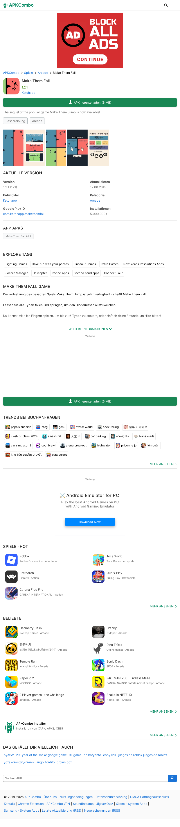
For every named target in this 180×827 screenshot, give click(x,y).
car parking (98, 436)
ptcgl (44, 427)
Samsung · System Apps (21, 810)
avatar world (84, 427)
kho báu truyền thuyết (26, 454)
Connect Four (113, 273)
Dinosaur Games (85, 264)
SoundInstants (83, 803)
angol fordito (45, 762)
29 (18, 755)
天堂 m (75, 436)
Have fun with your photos (50, 264)
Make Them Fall (36, 81)
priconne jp (129, 445)
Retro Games (110, 264)
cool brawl (48, 445)
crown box (64, 762)
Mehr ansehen (162, 464)
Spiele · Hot (15, 546)
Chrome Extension (31, 803)
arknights (122, 436)
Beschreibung (15, 121)
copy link (109, 755)
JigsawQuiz (104, 803)
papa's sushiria (21, 427)
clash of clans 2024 (24, 436)
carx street (59, 454)
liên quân (153, 445)
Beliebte (12, 618)
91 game (75, 755)
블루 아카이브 (138, 427)
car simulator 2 (21, 445)
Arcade (37, 121)
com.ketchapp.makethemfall (23, 214)
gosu (62, 427)
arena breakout (76, 445)
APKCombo (11, 72)
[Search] (172, 778)
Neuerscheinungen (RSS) (102, 810)
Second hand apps (86, 273)
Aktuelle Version (22, 173)
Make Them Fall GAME (26, 286)
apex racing (111, 427)
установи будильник (19, 762)
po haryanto (92, 755)
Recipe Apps (60, 273)
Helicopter (40, 273)
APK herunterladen (92, 102)
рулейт (9, 755)
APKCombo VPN (58, 803)
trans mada (146, 436)
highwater (104, 445)
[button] (166, 5)
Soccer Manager (16, 273)
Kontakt (9, 803)
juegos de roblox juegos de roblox (142, 755)
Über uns (50, 797)
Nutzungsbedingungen (76, 797)
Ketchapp (29, 92)
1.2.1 (10, 187)
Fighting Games (16, 264)
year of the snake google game (44, 755)
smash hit (54, 436)
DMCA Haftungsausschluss (149, 797)
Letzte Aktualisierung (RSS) (61, 810)
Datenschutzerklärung (111, 797)
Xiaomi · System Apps (131, 803)
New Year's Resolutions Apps (143, 264)
